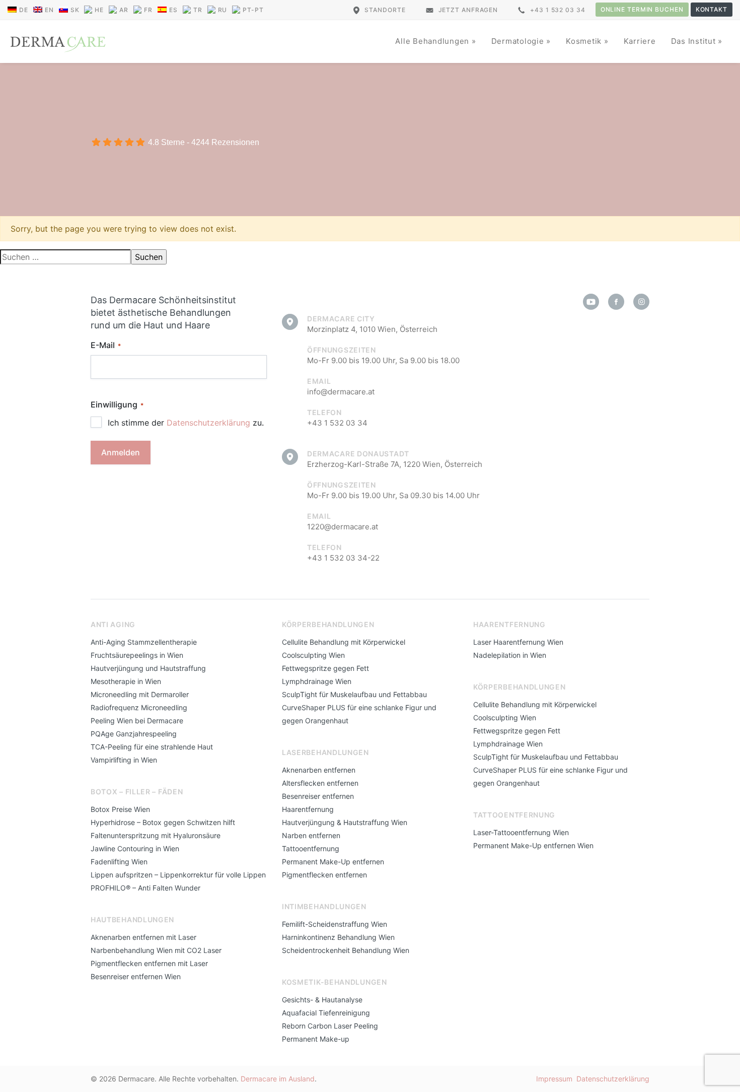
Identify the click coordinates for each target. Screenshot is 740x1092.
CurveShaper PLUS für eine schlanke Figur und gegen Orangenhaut (359, 714)
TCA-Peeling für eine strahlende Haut (152, 746)
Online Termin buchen (642, 9)
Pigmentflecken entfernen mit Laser (149, 963)
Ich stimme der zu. (186, 423)
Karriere (640, 41)
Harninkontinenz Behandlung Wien (338, 937)
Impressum (554, 1078)
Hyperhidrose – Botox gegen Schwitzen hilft (163, 822)
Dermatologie (519, 41)
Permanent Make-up (315, 1039)
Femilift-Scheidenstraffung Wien (334, 924)
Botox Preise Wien (120, 809)
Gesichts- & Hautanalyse (322, 999)
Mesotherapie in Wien (126, 681)
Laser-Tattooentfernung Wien (521, 832)
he (99, 10)
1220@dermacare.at (342, 526)
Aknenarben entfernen (318, 770)
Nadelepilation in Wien (509, 655)
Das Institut (694, 41)
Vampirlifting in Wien (124, 760)
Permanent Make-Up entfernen (333, 861)
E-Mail (106, 345)
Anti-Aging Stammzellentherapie (144, 642)
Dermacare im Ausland (278, 1078)
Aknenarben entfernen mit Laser (143, 937)
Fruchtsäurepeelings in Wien (137, 655)
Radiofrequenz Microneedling (139, 707)
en (49, 10)
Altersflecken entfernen (320, 783)
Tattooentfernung (310, 848)
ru (223, 10)
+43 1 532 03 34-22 (343, 558)
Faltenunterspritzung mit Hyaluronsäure (155, 835)
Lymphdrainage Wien (316, 681)
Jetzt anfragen (468, 10)
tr (197, 10)
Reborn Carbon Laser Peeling (330, 1025)
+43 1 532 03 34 (557, 10)
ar (123, 10)
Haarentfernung (308, 809)
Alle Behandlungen (433, 41)
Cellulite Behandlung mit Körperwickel (343, 642)
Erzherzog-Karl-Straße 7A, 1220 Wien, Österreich (394, 464)
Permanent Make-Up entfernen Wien (533, 845)
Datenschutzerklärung (208, 423)
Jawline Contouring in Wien (135, 848)
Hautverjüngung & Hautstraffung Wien (344, 822)
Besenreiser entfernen (318, 796)
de (23, 10)
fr (148, 10)
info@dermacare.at (341, 391)
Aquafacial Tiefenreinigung (326, 1012)
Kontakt (711, 9)
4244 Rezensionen (225, 142)
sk (75, 10)
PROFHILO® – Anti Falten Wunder (145, 887)
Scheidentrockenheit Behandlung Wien (345, 950)
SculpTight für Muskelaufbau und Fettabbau (354, 694)
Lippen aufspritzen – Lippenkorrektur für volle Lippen (178, 874)
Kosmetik (585, 41)
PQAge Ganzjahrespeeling (134, 733)
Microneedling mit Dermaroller (140, 694)
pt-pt (253, 10)
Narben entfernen (311, 835)
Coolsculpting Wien (313, 655)
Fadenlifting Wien (119, 861)
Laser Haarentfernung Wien (518, 642)
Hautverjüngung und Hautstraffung (148, 668)
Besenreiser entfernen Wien (136, 976)
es (173, 10)
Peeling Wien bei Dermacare (137, 720)
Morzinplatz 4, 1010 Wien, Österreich (372, 329)
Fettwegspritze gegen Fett (325, 668)
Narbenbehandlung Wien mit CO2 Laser (156, 950)
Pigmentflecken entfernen (324, 874)
